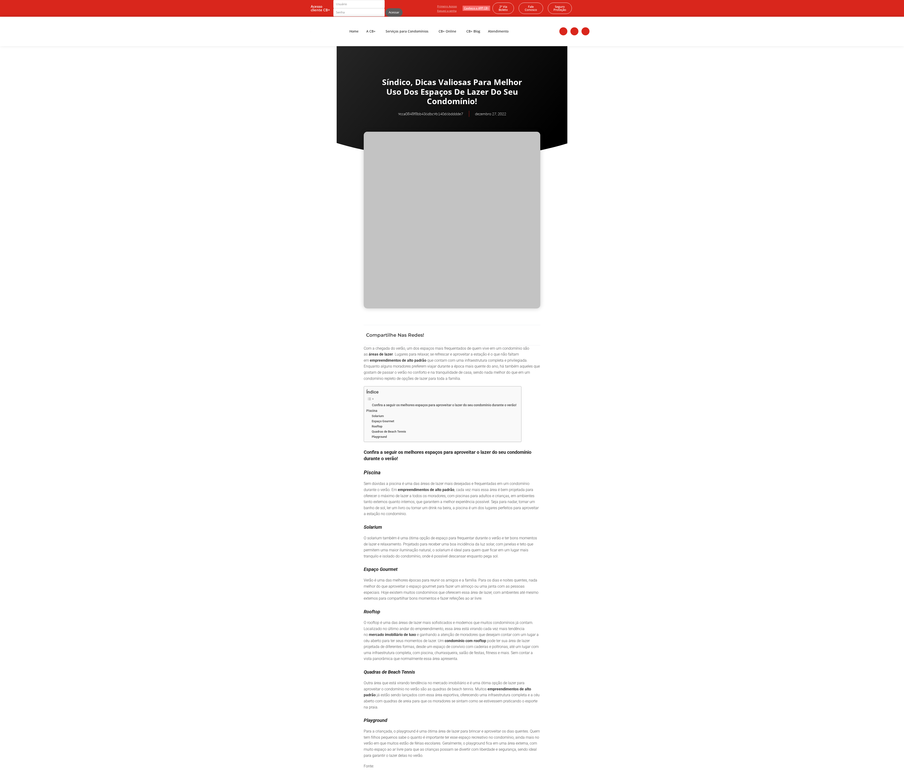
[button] (503, 335)
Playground (379, 436)
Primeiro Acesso (447, 6)
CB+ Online (447, 31)
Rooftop (377, 426)
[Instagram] (574, 31)
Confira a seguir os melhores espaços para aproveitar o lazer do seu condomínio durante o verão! (444, 405)
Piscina (371, 411)
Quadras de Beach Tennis (389, 431)
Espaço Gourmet (383, 421)
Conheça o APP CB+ (476, 8)
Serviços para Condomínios (407, 31)
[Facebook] (563, 31)
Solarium (378, 416)
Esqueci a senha (446, 10)
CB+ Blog (473, 31)
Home (354, 31)
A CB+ (370, 31)
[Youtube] (585, 31)
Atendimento (498, 31)
